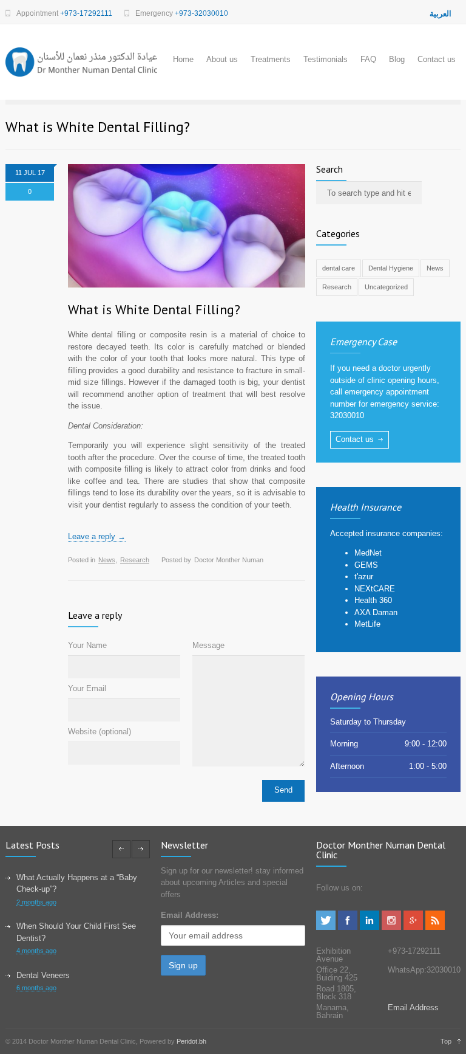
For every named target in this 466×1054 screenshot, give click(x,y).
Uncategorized (386, 287)
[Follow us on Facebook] (347, 927)
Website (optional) (99, 731)
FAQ (368, 59)
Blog (397, 59)
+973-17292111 (86, 13)
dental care (338, 268)
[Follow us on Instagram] (391, 927)
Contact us (436, 59)
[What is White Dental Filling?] (186, 226)
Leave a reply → (97, 536)
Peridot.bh (191, 1041)
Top (446, 1041)
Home (183, 59)
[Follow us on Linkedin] (369, 927)
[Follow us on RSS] (435, 927)
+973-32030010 (201, 13)
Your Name (87, 645)
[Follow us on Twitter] (326, 927)
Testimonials (325, 59)
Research (134, 559)
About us (222, 59)
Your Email (87, 688)
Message (208, 645)
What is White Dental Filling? (154, 309)
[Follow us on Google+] (413, 927)
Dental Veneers (43, 975)
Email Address (413, 1007)
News (106, 559)
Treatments (271, 59)
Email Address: (189, 915)
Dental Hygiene (390, 268)
